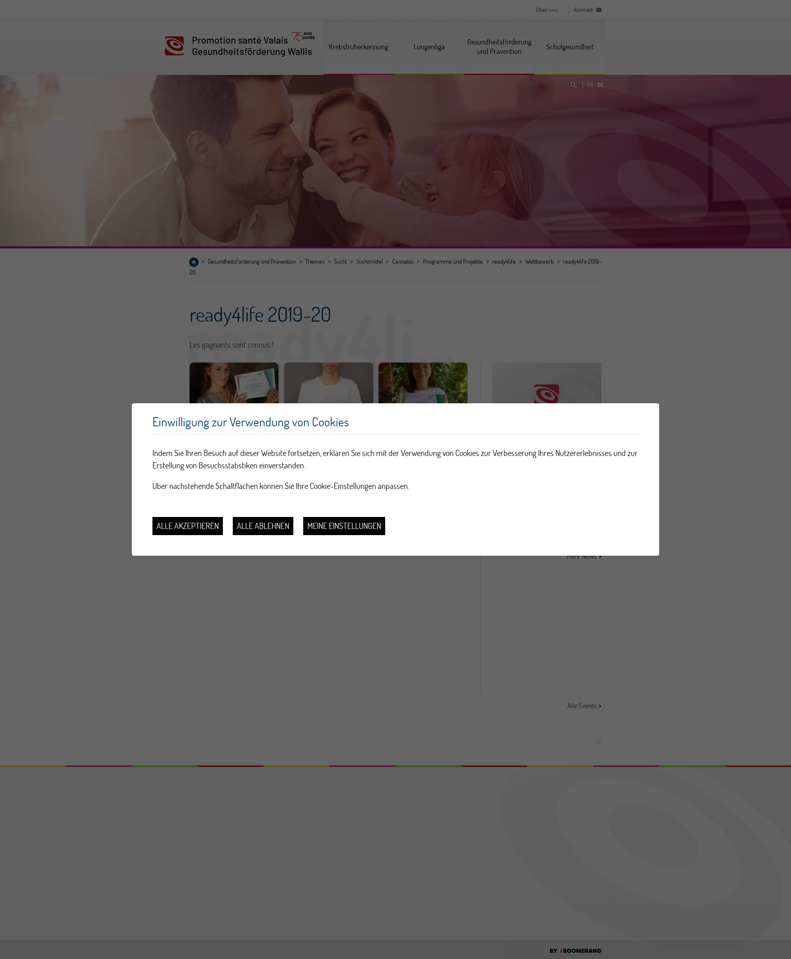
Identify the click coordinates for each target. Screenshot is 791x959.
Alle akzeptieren (188, 526)
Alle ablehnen (263, 526)
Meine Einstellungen (344, 526)
